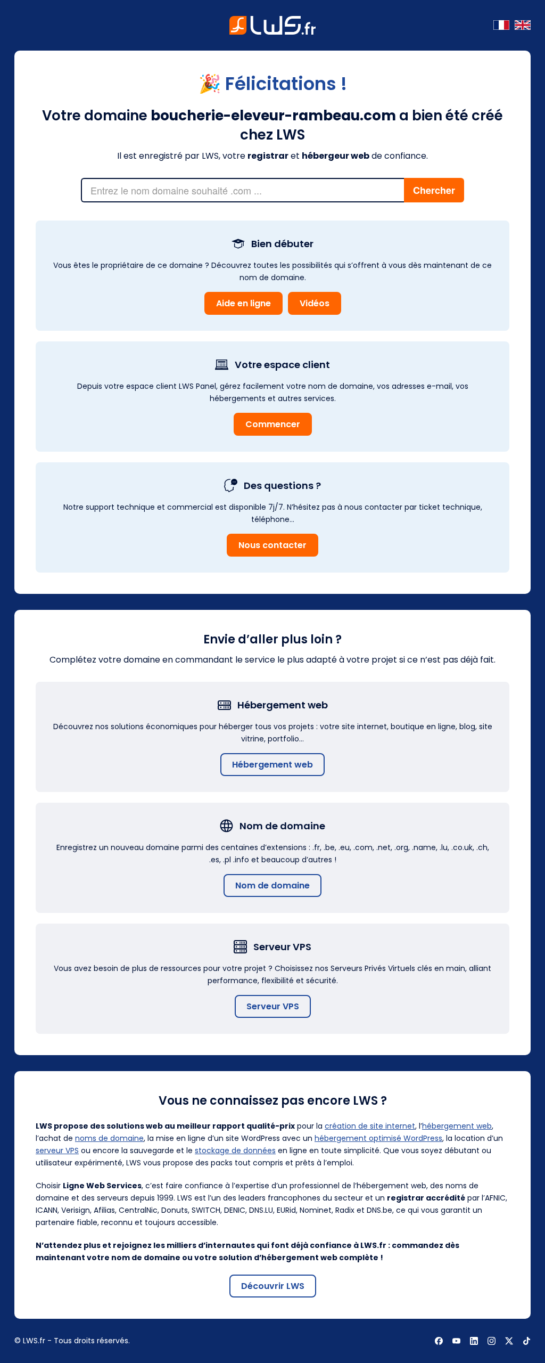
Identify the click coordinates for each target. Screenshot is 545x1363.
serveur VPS (57, 1150)
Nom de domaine (272, 885)
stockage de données (235, 1150)
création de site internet (370, 1126)
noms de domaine (109, 1138)
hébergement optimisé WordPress (378, 1138)
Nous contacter (272, 545)
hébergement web (457, 1126)
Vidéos (314, 303)
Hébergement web (272, 764)
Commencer (272, 424)
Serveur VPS (272, 1006)
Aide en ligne (243, 303)
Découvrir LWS (272, 1286)
